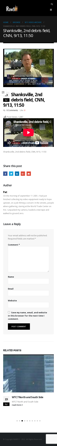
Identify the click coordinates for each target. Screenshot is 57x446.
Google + (23, 173)
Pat (5, 192)
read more (17, 405)
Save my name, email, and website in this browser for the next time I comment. (27, 315)
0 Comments (12, 110)
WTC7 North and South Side (27, 397)
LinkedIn (17, 173)
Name (11, 276)
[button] (17, 420)
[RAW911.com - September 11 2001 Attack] (12, 8)
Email (29, 173)
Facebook (5, 173)
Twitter (11, 173)
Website (12, 300)
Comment (14, 244)
